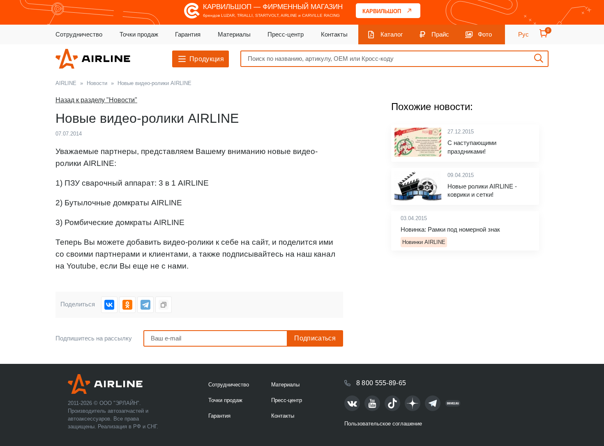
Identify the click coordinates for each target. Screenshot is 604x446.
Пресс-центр (285, 34)
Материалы (234, 34)
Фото (485, 34)
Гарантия (188, 34)
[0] (544, 35)
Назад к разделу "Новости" (96, 100)
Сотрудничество (78, 34)
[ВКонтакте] (109, 305)
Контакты (334, 34)
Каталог (391, 34)
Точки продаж (139, 34)
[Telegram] (145, 305)
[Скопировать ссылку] (163, 305)
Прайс (440, 34)
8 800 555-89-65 (381, 382)
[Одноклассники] (127, 305)
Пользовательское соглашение (383, 424)
